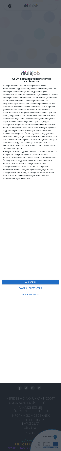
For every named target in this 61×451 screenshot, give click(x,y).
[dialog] (30, 225)
